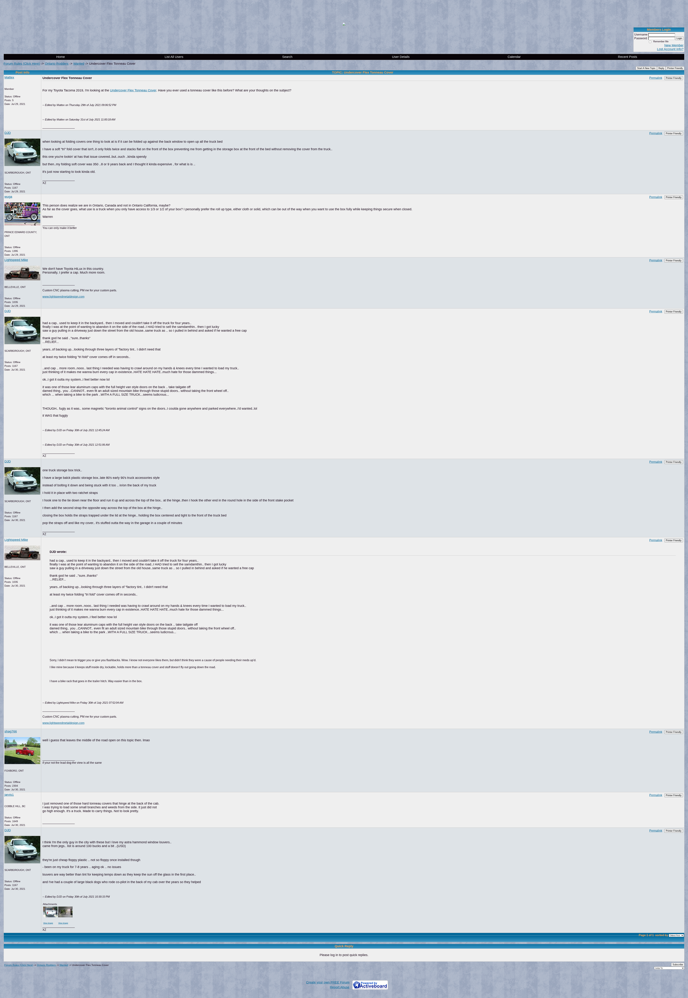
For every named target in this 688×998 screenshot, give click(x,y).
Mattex (9, 77)
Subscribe (678, 964)
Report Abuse (339, 987)
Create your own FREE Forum (327, 982)
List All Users (174, 57)
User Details (401, 57)
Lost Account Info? (670, 49)
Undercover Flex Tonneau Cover (133, 90)
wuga (8, 196)
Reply (661, 68)
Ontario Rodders (56, 63)
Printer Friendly (675, 68)
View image (48, 923)
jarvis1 (9, 794)
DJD (7, 133)
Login (679, 38)
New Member (674, 45)
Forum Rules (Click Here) (22, 63)
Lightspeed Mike (16, 260)
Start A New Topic (646, 68)
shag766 (10, 731)
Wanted (78, 63)
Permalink (655, 77)
